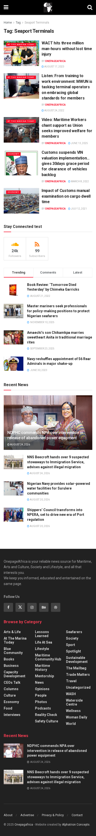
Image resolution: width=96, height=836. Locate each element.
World (71, 724)
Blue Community (13, 651)
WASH (71, 694)
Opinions (42, 689)
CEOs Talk (12, 682)
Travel (71, 681)
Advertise (27, 815)
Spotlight (73, 651)
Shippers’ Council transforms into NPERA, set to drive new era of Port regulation (55, 515)
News (39, 682)
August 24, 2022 (54, 110)
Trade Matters (78, 675)
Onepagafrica (24, 824)
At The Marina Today (21, 44)
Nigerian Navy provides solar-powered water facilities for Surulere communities (58, 488)
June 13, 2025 (79, 143)
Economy (13, 154)
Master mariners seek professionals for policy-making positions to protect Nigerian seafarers (58, 311)
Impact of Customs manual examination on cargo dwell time (66, 196)
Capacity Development (14, 674)
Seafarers (74, 632)
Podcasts (43, 708)
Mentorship (44, 676)
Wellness (73, 711)
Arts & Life (12, 632)
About (8, 815)
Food (8, 708)
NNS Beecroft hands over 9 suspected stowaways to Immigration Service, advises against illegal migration (58, 462)
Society (72, 638)
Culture (10, 695)
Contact (77, 815)
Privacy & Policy (53, 815)
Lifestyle (42, 649)
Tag (18, 22)
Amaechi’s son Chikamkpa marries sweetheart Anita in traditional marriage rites (59, 337)
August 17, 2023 (54, 66)
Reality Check (46, 715)
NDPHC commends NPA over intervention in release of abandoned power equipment (45, 435)
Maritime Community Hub (48, 657)
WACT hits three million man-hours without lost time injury (67, 49)
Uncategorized (78, 687)
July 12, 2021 (78, 208)
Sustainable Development (77, 660)
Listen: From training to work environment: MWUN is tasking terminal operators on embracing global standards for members (67, 86)
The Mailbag (76, 668)
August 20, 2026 (39, 499)
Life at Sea (43, 642)
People (41, 695)
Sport (70, 645)
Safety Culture (46, 721)
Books (9, 659)
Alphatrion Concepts (76, 824)
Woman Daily (76, 717)
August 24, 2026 (20, 444)
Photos (41, 702)
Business (11, 666)
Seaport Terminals (37, 22)
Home (8, 22)
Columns (11, 689)
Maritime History (42, 668)
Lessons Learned (42, 634)
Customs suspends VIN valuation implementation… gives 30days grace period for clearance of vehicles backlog (66, 163)
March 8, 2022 (79, 181)
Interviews (12, 715)
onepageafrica (55, 61)
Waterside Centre (74, 702)
